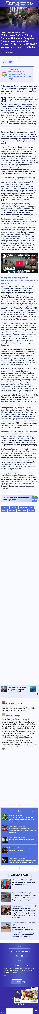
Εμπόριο (12, 510)
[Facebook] (12, 956)
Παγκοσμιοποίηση (7, 32)
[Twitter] (17, 956)
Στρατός (31, 510)
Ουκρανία (14, 507)
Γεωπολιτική (22, 510)
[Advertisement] (19, 600)
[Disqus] (19, 725)
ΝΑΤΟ (4, 510)
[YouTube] (22, 956)
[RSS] (27, 956)
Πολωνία (5, 507)
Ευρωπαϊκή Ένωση (26, 507)
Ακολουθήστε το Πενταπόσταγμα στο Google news (16, 499)
